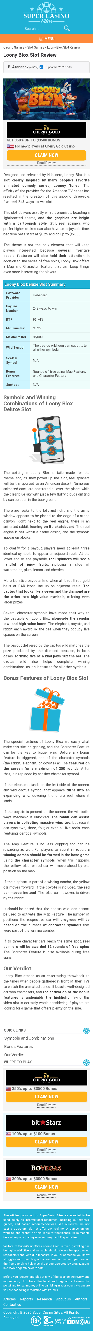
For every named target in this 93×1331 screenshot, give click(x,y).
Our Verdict (14, 1054)
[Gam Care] (49, 1320)
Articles (9, 1299)
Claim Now (46, 155)
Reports (26, 1299)
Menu (49, 39)
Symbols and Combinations (29, 1038)
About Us (63, 1299)
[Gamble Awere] (61, 1320)
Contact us (12, 1304)
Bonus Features (18, 1046)
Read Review (46, 163)
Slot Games (35, 47)
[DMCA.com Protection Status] (78, 1320)
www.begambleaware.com (26, 1268)
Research (44, 1299)
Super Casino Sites (47, 1312)
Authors (81, 1299)
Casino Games (13, 47)
